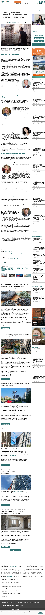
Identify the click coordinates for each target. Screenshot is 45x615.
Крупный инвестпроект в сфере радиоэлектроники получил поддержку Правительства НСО (38, 208)
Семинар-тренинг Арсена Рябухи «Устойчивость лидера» (38, 289)
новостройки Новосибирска (8, 253)
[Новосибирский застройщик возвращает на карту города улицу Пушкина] (16, 395)
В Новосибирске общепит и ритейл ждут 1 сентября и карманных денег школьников (39, 134)
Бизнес (34, 122)
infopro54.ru (9, 576)
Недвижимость (13, 7)
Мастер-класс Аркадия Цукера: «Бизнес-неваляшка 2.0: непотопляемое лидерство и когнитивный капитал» (39, 297)
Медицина (43, 122)
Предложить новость (20, 258)
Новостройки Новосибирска (39, 44)
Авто (34, 139)
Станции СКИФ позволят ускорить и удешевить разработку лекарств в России (38, 125)
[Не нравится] (4, 262)
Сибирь (6, 251)
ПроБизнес (38, 171)
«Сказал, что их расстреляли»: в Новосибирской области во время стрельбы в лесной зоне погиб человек (39, 108)
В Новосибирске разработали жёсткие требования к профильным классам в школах (39, 200)
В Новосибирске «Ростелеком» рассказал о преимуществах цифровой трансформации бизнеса (7, 269)
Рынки (19, 7)
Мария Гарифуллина (8, 290)
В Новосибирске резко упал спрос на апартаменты (15, 428)
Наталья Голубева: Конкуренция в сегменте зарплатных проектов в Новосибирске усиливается (38, 27)
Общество (35, 89)
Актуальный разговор (36, 11)
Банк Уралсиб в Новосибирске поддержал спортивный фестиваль (38, 269)
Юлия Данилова (7, 430)
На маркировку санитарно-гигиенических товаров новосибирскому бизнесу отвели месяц (39, 174)
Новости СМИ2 (4, 273)
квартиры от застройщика (6, 254)
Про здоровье (39, 35)
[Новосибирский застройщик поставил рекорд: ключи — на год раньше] (16, 482)
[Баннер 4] (27, 275)
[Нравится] (1, 262)
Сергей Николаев (12, 455)
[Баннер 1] (4, 275)
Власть (34, 188)
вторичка (17, 254)
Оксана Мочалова (12, 22)
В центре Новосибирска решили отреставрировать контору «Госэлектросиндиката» (39, 157)
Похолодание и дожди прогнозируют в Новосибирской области (38, 225)
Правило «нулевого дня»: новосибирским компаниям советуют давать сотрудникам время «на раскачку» (39, 360)
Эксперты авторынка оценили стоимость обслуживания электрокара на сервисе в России (39, 166)
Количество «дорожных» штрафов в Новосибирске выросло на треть (38, 141)
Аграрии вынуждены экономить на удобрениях (22, 268)
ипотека (13, 254)
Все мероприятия (35, 303)
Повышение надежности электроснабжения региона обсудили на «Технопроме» (39, 248)
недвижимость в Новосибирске (20, 253)
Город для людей (39, 41)
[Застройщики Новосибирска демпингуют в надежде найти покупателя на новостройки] (16, 522)
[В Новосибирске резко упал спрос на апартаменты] (16, 439)
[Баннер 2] (12, 275)
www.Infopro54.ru (14, 566)
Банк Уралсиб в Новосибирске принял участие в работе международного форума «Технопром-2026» (38, 240)
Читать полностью (5, 328)
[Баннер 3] (19, 275)
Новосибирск (10, 251)
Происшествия (40, 105)
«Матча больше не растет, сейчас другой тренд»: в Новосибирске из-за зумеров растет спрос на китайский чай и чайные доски (15, 286)
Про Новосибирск (39, 38)
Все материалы (35, 31)
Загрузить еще (15, 550)
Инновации (38, 122)
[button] (37, 3)
